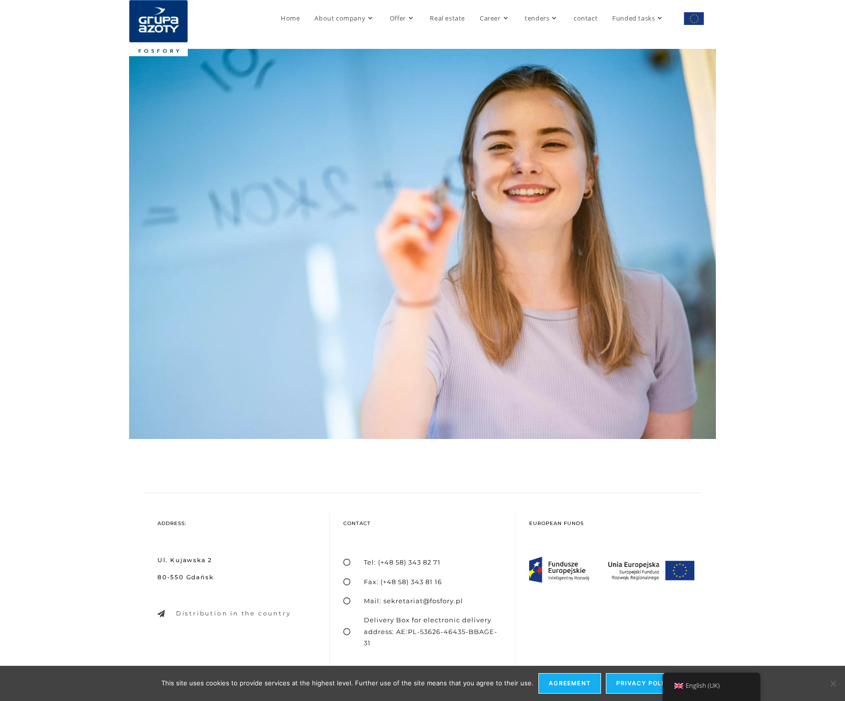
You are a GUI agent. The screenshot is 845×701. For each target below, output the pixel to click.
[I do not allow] (833, 683)
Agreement (570, 683)
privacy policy (644, 683)
